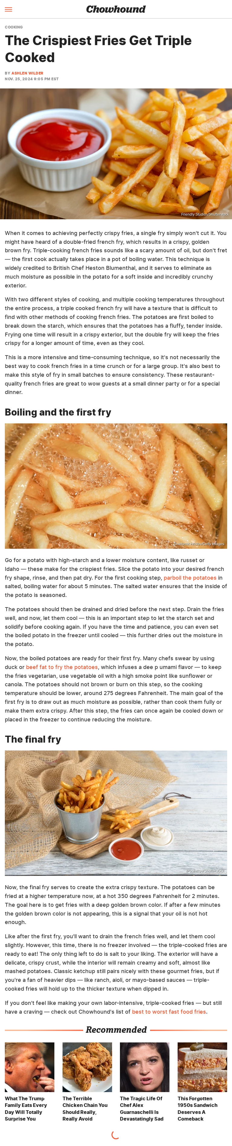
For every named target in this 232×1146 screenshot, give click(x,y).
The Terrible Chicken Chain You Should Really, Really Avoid (85, 1108)
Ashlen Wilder (27, 73)
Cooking (14, 27)
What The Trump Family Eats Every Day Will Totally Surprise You (26, 1108)
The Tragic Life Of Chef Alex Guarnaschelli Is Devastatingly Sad (141, 1108)
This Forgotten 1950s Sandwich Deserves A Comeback (198, 1108)
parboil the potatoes (190, 578)
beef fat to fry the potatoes (62, 667)
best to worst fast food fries (169, 1012)
